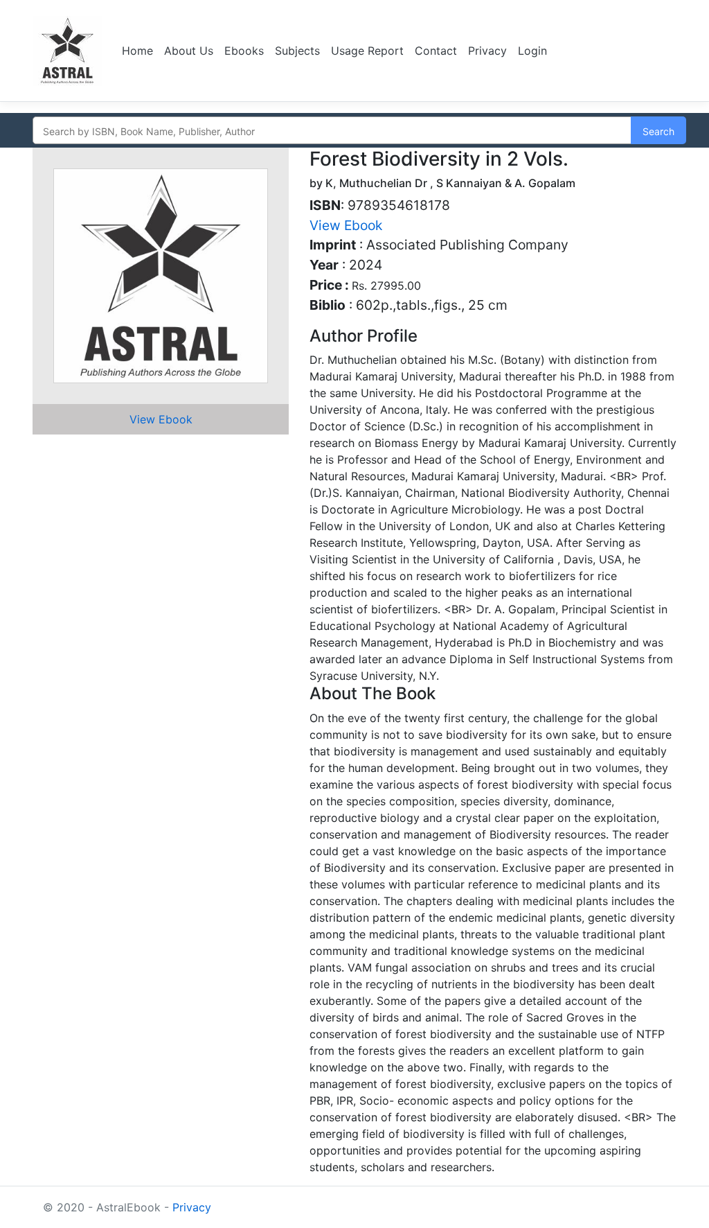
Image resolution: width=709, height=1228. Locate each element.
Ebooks (244, 51)
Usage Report (367, 51)
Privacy (487, 51)
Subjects (297, 51)
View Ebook (160, 419)
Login (532, 51)
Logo (69, 51)
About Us (188, 51)
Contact (436, 51)
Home (137, 51)
